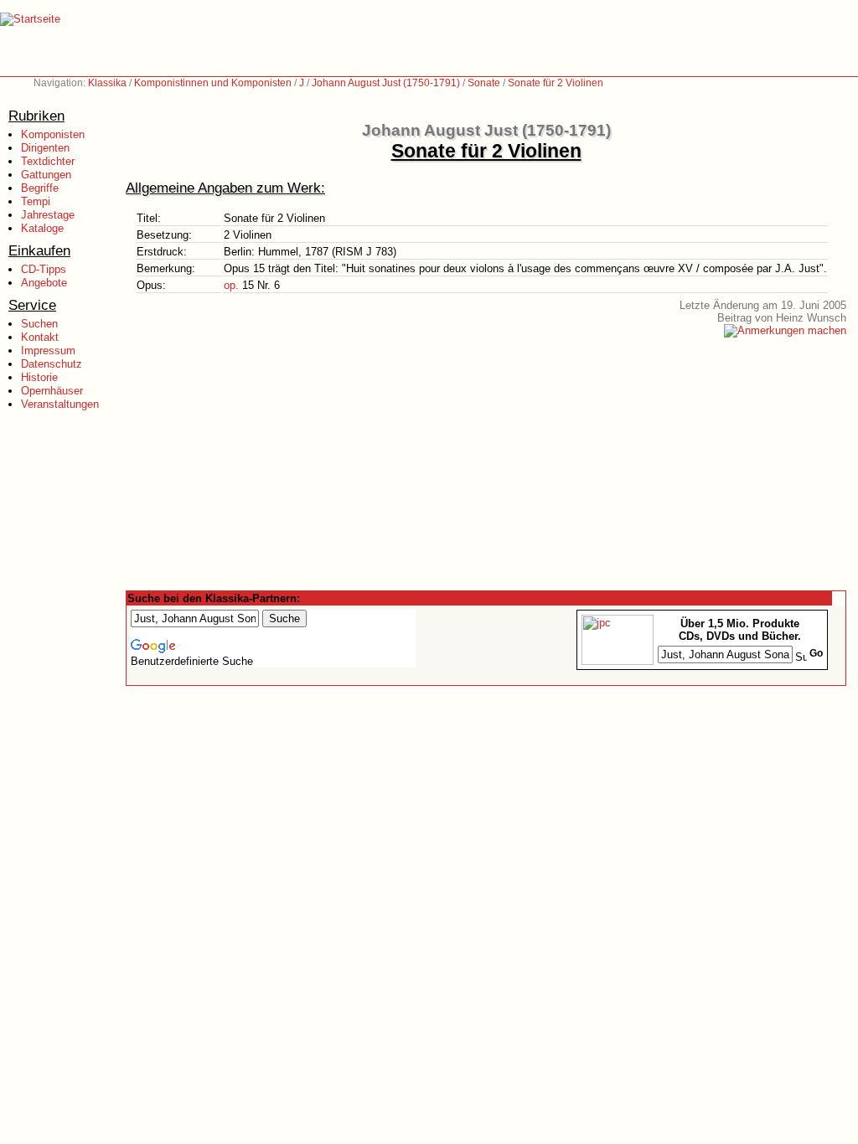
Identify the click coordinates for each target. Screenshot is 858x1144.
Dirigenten (45, 148)
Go (816, 653)
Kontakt (40, 337)
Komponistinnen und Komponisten (213, 83)
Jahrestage (48, 215)
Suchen (39, 323)
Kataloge (42, 228)
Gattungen (46, 174)
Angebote (44, 282)
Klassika (107, 83)
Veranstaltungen (60, 404)
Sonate (484, 83)
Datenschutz (51, 364)
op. (231, 285)
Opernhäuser (52, 390)
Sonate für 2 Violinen (555, 83)
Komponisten (53, 134)
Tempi (35, 201)
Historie (39, 377)
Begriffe (40, 188)
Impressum (48, 350)
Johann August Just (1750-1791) (386, 83)
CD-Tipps (43, 269)
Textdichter (48, 161)
